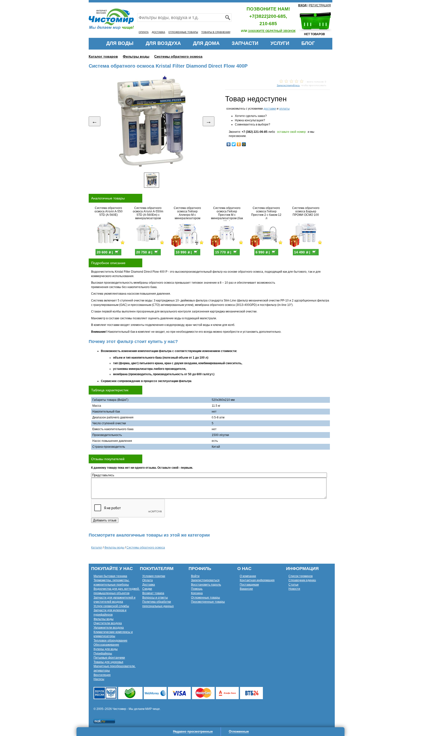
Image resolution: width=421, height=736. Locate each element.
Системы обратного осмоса (178, 56)
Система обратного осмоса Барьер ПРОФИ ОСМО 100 (305, 211)
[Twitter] (233, 144)
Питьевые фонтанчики (109, 657)
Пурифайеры (103, 653)
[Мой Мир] (244, 144)
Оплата (147, 580)
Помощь (196, 589)
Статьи (293, 584)
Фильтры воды (136, 56)
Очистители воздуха (108, 623)
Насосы (99, 679)
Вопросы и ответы (155, 597)
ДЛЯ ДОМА (206, 43)
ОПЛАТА (144, 32)
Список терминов (300, 576)
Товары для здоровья (108, 662)
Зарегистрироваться (205, 580)
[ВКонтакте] (228, 144)
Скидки (147, 589)
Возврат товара (153, 593)
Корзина (197, 593)
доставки (270, 108)
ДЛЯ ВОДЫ (120, 43)
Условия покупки (153, 576)
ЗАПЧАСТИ (245, 43)
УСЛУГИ (279, 43)
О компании (248, 576)
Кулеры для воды (106, 649)
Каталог (96, 547)
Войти (195, 576)
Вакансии (246, 589)
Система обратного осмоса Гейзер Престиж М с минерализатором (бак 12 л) (227, 214)
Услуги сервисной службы (111, 606)
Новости (294, 589)
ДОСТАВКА (158, 32)
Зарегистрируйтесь (288, 85)
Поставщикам (249, 584)
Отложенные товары (205, 597)
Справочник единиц (302, 580)
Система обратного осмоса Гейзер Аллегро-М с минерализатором (187, 213)
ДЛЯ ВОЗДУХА (163, 43)
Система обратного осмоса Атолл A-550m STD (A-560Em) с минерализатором (148, 213)
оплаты (284, 108)
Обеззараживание (106, 644)
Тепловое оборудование (110, 640)
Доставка (148, 584)
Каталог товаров (103, 56)
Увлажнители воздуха (109, 627)
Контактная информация (257, 580)
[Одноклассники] (238, 144)
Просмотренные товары (208, 601)
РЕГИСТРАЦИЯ (320, 5)
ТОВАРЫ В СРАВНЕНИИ (215, 32)
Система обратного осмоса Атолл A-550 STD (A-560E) (109, 211)
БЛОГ (308, 43)
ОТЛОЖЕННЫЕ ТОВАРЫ (183, 32)
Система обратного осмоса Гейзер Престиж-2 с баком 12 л (266, 213)
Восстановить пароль (206, 584)
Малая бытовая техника (110, 576)
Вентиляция (102, 675)
